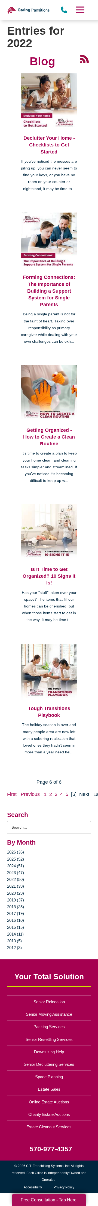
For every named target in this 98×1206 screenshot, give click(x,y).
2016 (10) (15, 920)
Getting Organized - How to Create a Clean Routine (49, 436)
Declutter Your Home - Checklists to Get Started (49, 144)
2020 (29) (15, 893)
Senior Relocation (49, 1001)
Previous (30, 794)
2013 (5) (14, 941)
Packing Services (49, 1026)
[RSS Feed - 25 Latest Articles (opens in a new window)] (84, 58)
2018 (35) (15, 906)
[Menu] (79, 10)
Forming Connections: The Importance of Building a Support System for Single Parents (49, 290)
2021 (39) (15, 886)
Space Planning (49, 1076)
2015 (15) (15, 927)
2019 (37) (15, 900)
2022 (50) (15, 879)
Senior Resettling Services (49, 1039)
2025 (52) (15, 859)
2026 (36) (15, 852)
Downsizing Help (49, 1052)
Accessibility (33, 1187)
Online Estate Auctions (49, 1102)
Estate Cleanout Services (49, 1127)
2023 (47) (15, 872)
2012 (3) (14, 947)
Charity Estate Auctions (49, 1114)
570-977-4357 (51, 1149)
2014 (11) (15, 934)
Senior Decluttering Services (49, 1064)
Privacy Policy (64, 1187)
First (12, 794)
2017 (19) (15, 913)
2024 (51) (15, 866)
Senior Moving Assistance (49, 1014)
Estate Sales (49, 1089)
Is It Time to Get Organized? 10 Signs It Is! (49, 576)
